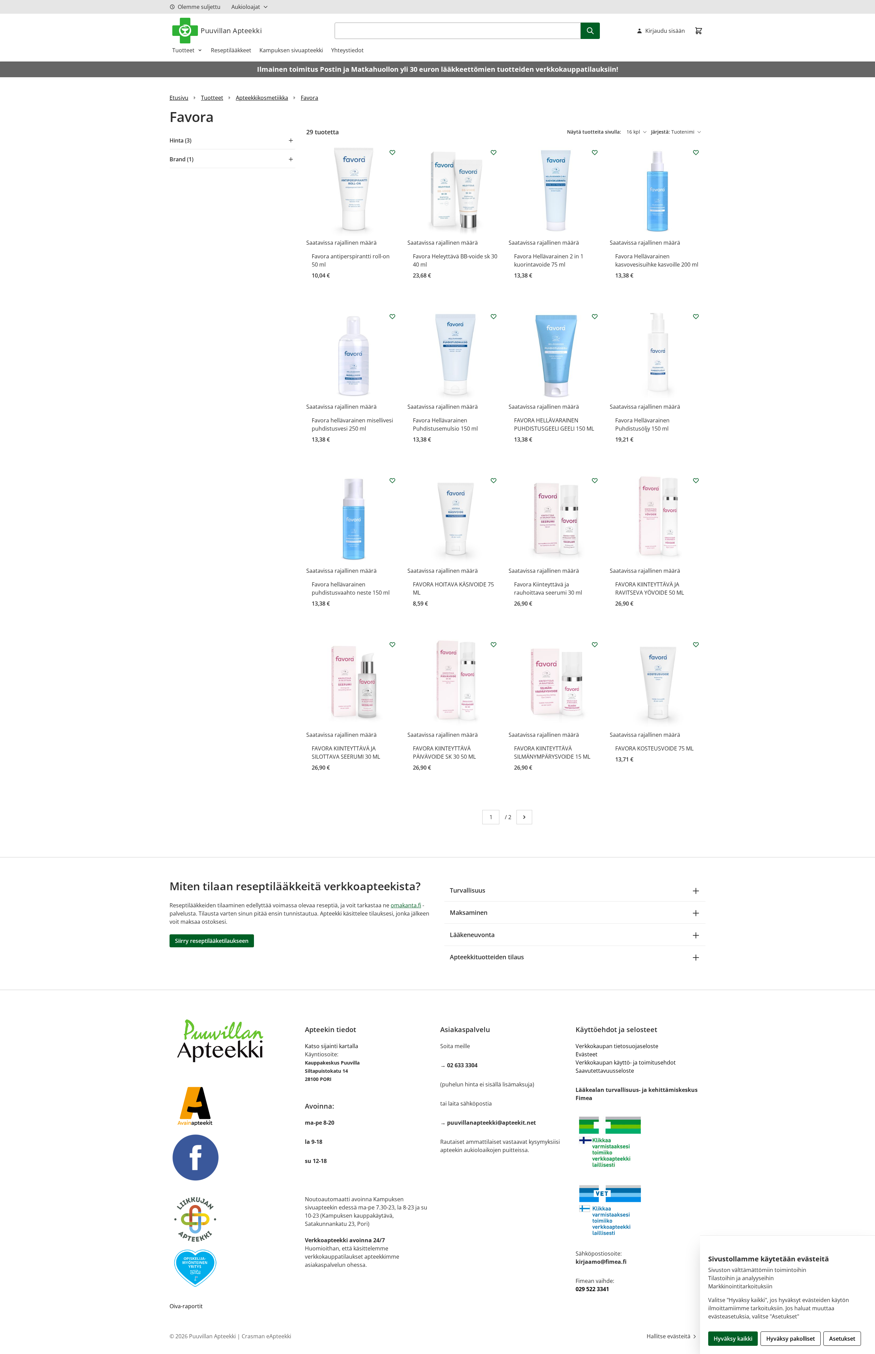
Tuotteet (183, 50)
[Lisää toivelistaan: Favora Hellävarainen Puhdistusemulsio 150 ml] (493, 316)
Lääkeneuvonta (472, 935)
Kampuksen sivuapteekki (291, 50)
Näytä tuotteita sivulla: (594, 131)
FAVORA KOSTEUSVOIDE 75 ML (654, 748)
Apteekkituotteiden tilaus (487, 957)
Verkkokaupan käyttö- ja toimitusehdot (626, 1062)
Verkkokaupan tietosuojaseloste (617, 1046)
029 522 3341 (592, 1289)
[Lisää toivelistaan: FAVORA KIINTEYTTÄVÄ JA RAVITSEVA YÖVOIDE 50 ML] (696, 480)
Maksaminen (468, 912)
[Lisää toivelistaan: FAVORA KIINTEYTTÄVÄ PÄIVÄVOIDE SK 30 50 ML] (493, 644)
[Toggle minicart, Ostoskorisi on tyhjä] (698, 30)
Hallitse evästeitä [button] (669, 1336)
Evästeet (586, 1054)
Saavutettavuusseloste (605, 1070)
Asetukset (842, 1338)
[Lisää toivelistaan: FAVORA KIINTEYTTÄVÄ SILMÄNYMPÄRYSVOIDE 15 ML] (595, 644)
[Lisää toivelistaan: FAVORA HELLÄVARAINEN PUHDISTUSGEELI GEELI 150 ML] (595, 316)
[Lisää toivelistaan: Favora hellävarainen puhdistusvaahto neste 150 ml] (392, 480)
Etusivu (179, 97)
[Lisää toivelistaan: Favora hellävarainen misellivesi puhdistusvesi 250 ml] (392, 316)
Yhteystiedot (347, 50)
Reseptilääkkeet (231, 50)
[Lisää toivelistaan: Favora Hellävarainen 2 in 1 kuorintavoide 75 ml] (595, 152)
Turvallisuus (467, 890)
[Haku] (590, 31)
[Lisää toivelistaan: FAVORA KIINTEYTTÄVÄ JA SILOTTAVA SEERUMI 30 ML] (392, 644)
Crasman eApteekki (266, 1336)
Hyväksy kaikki (733, 1338)
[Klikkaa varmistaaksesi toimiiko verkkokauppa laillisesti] (640, 1141)
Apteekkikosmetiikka (262, 97)
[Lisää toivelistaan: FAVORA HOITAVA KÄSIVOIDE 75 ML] (493, 480)
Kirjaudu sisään (665, 31)
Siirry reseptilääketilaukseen (211, 941)
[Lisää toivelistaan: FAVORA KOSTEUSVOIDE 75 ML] (696, 644)
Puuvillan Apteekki (231, 30)
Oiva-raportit (186, 1306)
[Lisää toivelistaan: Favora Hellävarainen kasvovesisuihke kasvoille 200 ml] (696, 152)
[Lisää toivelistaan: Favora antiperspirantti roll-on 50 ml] (392, 152)
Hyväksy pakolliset (790, 1338)
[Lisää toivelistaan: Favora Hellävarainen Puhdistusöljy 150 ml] (696, 316)
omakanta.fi (406, 905)
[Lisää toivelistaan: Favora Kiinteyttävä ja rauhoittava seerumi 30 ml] (595, 480)
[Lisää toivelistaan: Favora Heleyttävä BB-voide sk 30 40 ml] (493, 152)
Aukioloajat (245, 7)
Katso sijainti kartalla (331, 1046)
